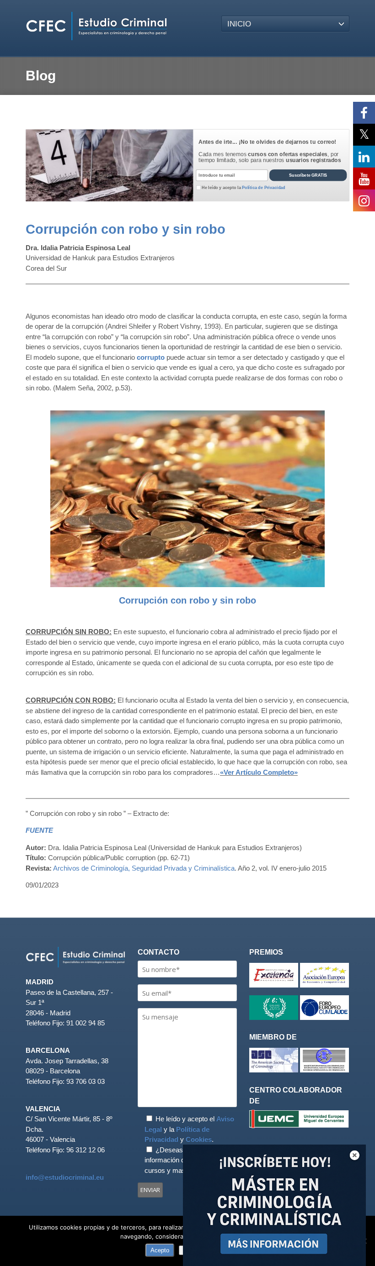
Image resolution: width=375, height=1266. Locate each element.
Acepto (159, 1250)
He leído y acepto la (243, 188)
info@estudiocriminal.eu (65, 1177)
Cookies (199, 1139)
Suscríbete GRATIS (308, 175)
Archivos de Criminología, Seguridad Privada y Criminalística (144, 868)
